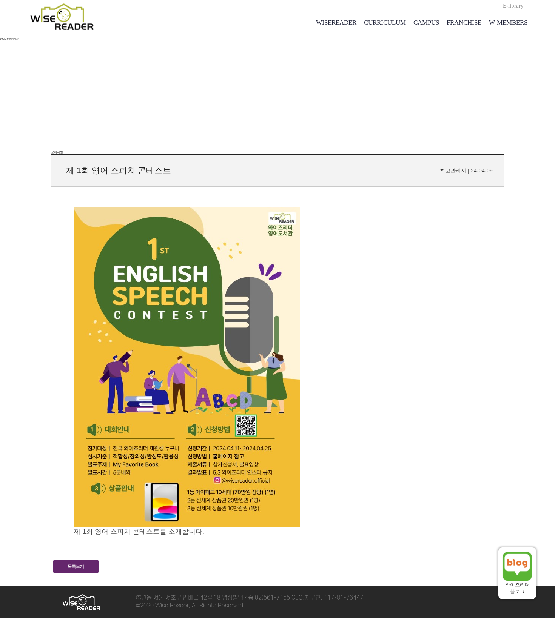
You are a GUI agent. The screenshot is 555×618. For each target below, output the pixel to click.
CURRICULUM (385, 22)
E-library (513, 6)
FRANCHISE (464, 22)
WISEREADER (336, 22)
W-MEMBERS (508, 22)
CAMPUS (426, 22)
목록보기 (76, 566)
